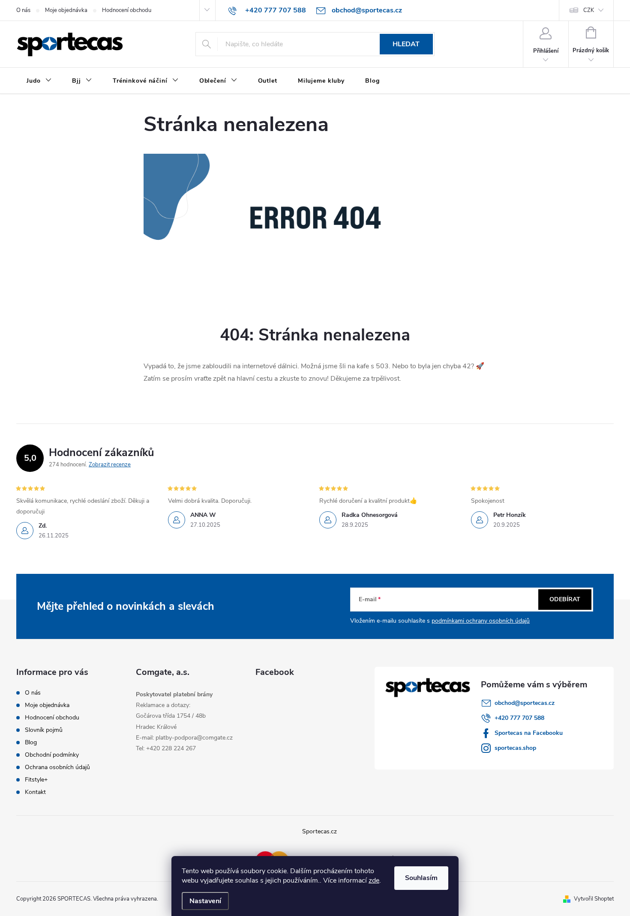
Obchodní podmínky (52, 755)
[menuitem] (39, 81)
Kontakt (35, 792)
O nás (23, 10)
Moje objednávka (66, 10)
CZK (588, 10)
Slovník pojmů (44, 730)
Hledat (406, 44)
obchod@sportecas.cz (525, 703)
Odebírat (564, 599)
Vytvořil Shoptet (594, 899)
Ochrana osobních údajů (57, 767)
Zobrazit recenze (110, 464)
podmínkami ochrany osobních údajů (481, 621)
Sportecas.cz (319, 831)
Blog (31, 742)
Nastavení (205, 901)
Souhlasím (421, 878)
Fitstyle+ (36, 780)
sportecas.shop (515, 748)
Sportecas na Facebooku (529, 733)
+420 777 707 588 (519, 718)
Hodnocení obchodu (126, 10)
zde (374, 880)
